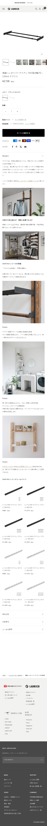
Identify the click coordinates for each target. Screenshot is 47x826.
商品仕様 (5, 614)
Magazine (29, 726)
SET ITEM (8, 722)
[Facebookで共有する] (12, 147)
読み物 (28, 695)
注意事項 (5, 622)
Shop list (29, 728)
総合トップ (7, 779)
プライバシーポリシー (10, 810)
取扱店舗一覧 (30, 701)
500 (12, 224)
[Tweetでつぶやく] (20, 147)
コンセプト (29, 698)
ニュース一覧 (8, 783)
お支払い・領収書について (12, 797)
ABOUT (7, 728)
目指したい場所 (34, 800)
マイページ (7, 786)
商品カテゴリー (10, 692)
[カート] (43, 9)
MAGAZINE (8, 725)
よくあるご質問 (34, 779)
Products (29, 720)
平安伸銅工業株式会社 (36, 797)
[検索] (36, 9)
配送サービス (8, 800)
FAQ (6, 734)
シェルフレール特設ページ (28, 181)
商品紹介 (5, 156)
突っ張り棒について (11, 695)
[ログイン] (40, 9)
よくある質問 (7, 629)
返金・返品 (7, 803)
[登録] (41, 760)
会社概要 (32, 803)
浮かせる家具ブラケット (24, 466)
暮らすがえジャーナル (36, 807)
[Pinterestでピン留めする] (16, 147)
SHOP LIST (8, 731)
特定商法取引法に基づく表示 (12, 813)
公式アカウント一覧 (36, 810)
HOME (4, 675)
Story (28, 723)
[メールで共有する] (25, 147)
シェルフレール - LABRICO (15, 675)
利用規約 (6, 807)
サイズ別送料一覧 (20, 119)
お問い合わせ (34, 783)
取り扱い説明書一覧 (36, 786)
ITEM (6, 719)
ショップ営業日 (30, 124)
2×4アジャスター (8, 466)
